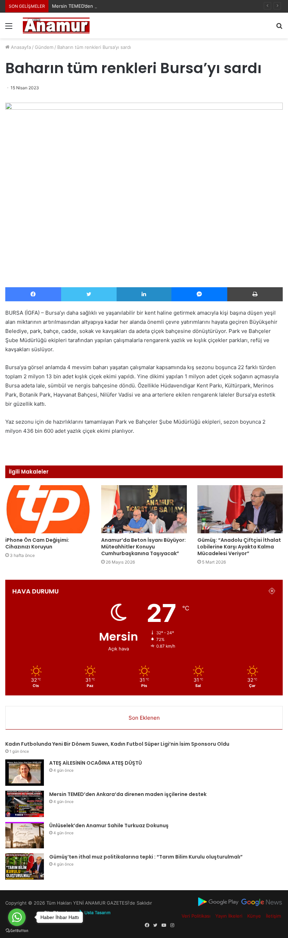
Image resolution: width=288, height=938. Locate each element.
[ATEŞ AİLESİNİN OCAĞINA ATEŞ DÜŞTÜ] (24, 772)
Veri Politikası (196, 916)
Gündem (44, 47)
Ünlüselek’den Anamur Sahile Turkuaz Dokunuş (109, 825)
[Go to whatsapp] (17, 917)
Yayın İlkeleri (228, 916)
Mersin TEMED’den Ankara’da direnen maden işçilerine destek (119, 6)
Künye (254, 916)
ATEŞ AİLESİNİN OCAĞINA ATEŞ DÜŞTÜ (95, 762)
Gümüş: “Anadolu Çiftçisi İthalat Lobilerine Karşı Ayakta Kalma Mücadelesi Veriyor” (239, 547)
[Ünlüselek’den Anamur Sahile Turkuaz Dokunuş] (24, 835)
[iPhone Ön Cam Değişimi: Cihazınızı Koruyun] (48, 509)
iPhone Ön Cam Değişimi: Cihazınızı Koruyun (37, 543)
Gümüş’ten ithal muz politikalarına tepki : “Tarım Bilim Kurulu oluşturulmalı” (146, 856)
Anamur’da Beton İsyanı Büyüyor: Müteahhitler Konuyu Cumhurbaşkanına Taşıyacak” (143, 547)
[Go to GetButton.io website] (17, 931)
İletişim (273, 916)
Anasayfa (20, 47)
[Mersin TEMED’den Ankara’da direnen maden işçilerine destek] (24, 804)
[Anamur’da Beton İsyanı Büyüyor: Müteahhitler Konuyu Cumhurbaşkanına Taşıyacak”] (143, 509)
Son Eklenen (144, 717)
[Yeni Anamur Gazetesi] (56, 25)
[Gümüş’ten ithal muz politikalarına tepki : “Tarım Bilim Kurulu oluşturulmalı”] (24, 866)
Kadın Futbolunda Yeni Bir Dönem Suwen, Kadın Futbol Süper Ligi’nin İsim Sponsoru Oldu (117, 743)
